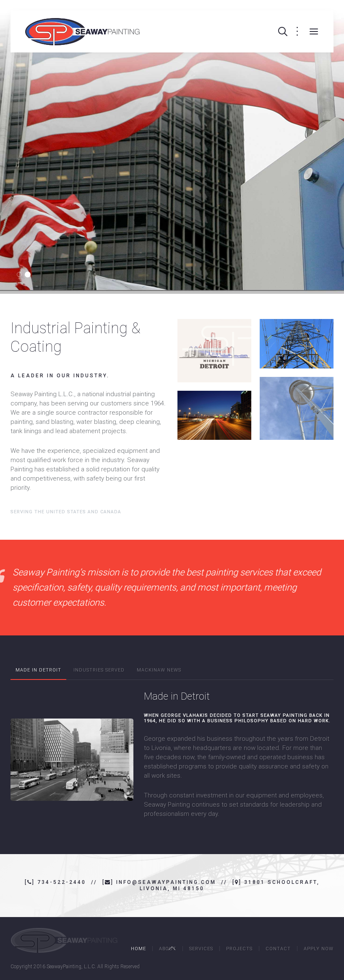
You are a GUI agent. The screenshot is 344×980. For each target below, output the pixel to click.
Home (138, 948)
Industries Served (99, 670)
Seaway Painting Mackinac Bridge (21, 275)
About (167, 948)
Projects (239, 948)
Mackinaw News (159, 670)
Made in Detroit (38, 670)
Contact (278, 948)
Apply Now (319, 948)
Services (201, 948)
